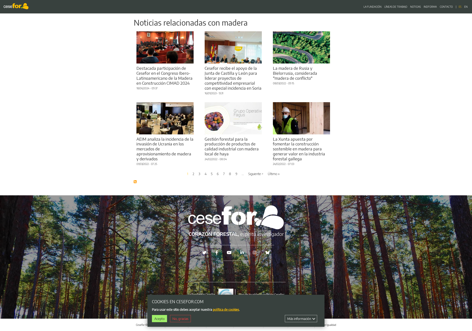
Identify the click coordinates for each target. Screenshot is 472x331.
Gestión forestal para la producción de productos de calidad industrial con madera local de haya (232, 146)
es (460, 6)
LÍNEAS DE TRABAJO (395, 6)
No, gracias (180, 318)
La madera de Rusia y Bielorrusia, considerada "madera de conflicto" (295, 73)
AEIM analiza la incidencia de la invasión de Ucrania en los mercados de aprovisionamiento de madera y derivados (164, 148)
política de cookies (226, 309)
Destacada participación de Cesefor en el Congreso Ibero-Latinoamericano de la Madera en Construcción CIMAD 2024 (164, 76)
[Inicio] (17, 6)
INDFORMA (430, 6)
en (466, 6)
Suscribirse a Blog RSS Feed (135, 182)
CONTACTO (446, 6)
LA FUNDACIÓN (372, 6)
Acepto (159, 318)
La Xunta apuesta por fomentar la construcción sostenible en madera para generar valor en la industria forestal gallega (299, 148)
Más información (299, 318)
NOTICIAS (415, 6)
